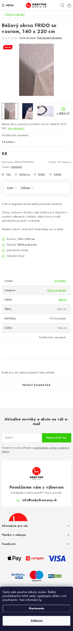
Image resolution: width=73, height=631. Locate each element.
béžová (62, 299)
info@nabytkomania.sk (39, 500)
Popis (10, 187)
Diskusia (25, 187)
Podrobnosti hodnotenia (49, 37)
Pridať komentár (36, 385)
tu (40, 600)
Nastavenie (36, 608)
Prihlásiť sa (56, 438)
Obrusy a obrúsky (56, 290)
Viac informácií (16, 128)
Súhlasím (37, 621)
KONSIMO (16, 167)
